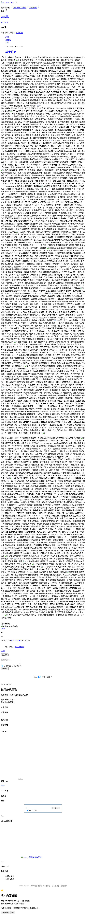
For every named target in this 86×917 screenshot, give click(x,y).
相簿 (7, 37)
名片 (7, 42)
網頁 (30, 810)
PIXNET (26, 886)
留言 (19, 640)
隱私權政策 (55, 886)
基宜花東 (10, 52)
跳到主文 (4, 22)
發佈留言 (5, 669)
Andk (3, 628)
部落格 (8, 40)
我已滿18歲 (5, 912)
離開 (12, 912)
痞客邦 (14, 640)
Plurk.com (20, 779)
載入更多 (5, 655)
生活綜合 (19, 33)
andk (5, 16)
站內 (36, 810)
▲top (3, 651)
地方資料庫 (19, 647)
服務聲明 (64, 886)
